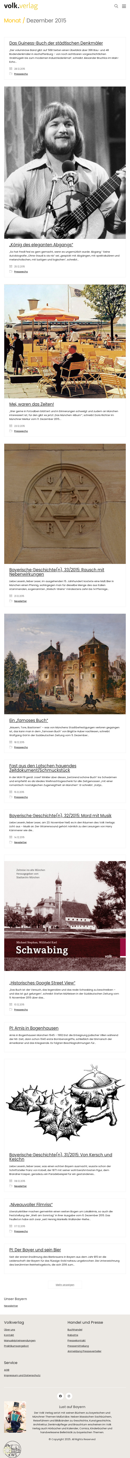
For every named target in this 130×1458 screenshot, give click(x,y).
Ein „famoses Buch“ (28, 720)
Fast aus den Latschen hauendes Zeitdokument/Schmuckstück (42, 768)
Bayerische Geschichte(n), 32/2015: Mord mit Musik (60, 815)
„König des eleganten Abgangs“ (41, 245)
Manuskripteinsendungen (20, 1340)
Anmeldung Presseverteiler (84, 1351)
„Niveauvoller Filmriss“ (31, 1204)
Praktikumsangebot (16, 1346)
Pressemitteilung (78, 1346)
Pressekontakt (77, 1340)
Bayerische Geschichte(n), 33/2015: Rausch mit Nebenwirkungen (56, 572)
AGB (6, 1370)
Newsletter (20, 601)
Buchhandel (75, 1329)
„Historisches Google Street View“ (42, 983)
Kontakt (9, 1335)
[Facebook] (60, 1396)
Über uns (9, 1329)
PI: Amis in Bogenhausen (34, 1028)
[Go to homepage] (21, 6)
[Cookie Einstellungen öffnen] (7, 1453)
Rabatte (73, 1335)
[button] (124, 6)
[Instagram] (69, 1396)
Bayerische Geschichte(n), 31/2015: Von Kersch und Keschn (60, 1157)
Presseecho (21, 74)
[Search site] (116, 6)
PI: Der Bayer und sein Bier (35, 1250)
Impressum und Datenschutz (22, 1375)
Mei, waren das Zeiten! (31, 404)
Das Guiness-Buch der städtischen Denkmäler (56, 43)
